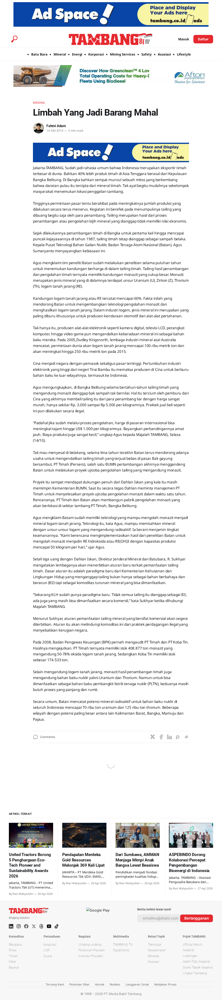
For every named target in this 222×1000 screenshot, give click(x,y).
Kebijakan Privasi (165, 984)
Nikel (12, 961)
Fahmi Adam (56, 126)
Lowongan (190, 955)
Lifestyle (184, 54)
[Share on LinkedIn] (169, 737)
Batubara (15, 944)
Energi (77, 54)
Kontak (99, 984)
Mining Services (122, 54)
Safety (146, 54)
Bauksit (14, 967)
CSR (47, 950)
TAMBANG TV (123, 944)
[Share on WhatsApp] (178, 737)
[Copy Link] (186, 737)
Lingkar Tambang (195, 973)
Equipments (121, 950)
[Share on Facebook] (161, 737)
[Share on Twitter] (152, 737)
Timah (13, 956)
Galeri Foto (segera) (196, 961)
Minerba (153, 956)
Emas (12, 950)
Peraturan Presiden (91, 950)
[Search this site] (14, 39)
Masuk (183, 39)
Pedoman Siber (79, 984)
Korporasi (96, 54)
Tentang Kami (55, 984)
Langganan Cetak (137, 984)
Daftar (203, 39)
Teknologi (154, 944)
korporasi (50, 944)
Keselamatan (157, 950)
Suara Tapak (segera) (197, 967)
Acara (48, 956)
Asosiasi (164, 54)
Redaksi (115, 984)
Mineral (60, 54)
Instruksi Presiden (90, 956)
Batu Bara (39, 54)
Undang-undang (89, 944)
